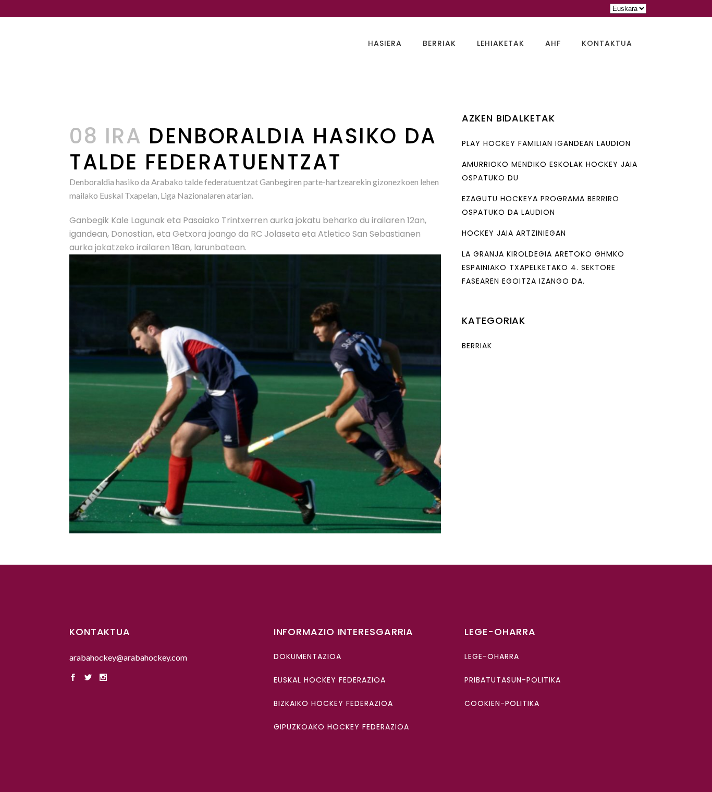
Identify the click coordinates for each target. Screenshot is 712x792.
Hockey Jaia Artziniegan (514, 233)
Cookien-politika (501, 703)
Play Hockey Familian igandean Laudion (546, 143)
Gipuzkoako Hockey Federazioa (341, 727)
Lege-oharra (491, 656)
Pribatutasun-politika (512, 680)
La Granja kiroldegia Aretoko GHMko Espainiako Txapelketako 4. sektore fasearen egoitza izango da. (543, 267)
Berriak (477, 345)
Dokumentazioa (307, 656)
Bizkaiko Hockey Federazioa (333, 703)
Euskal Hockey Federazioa (330, 680)
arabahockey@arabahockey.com (128, 657)
